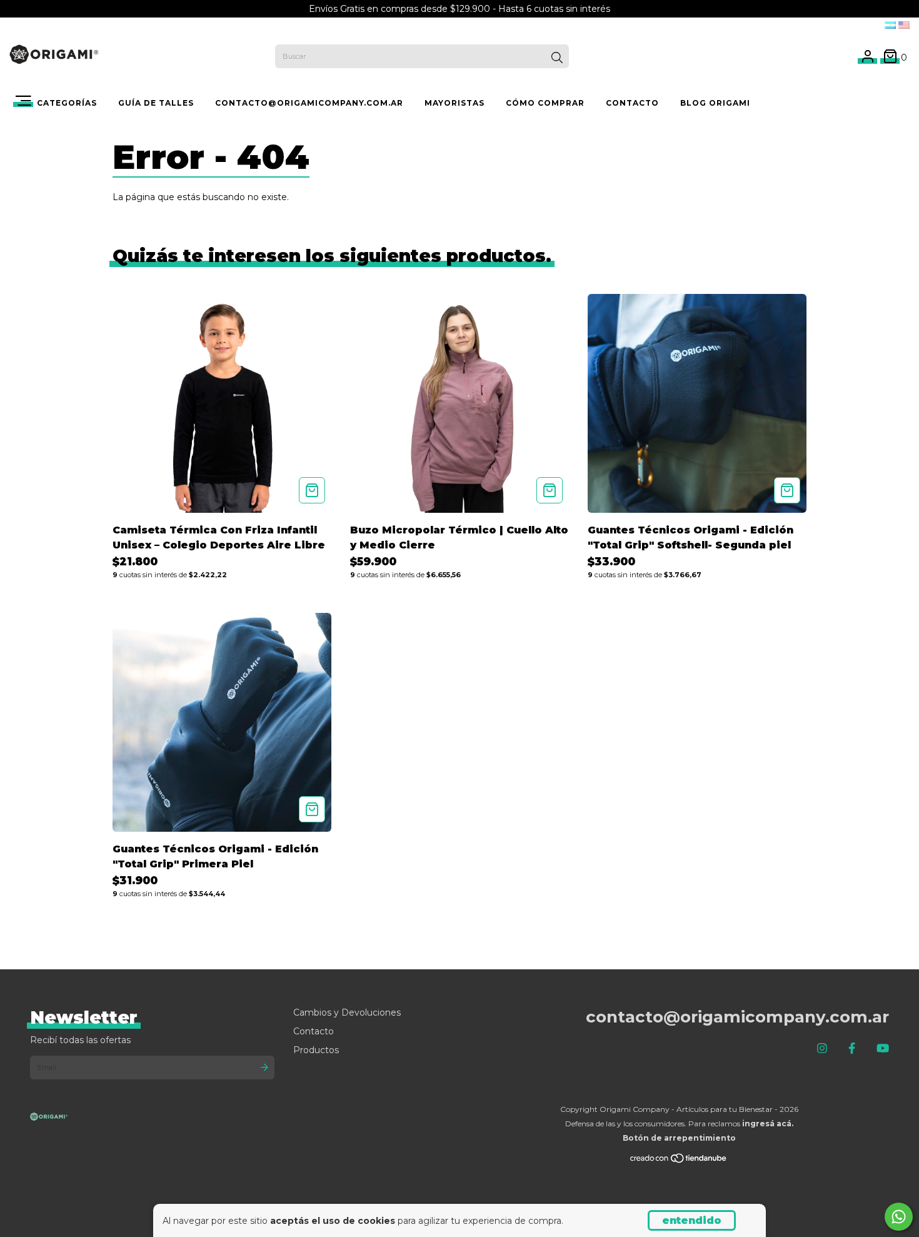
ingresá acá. (767, 1123)
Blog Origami (715, 103)
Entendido (691, 1220)
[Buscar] (557, 57)
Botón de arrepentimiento (679, 1138)
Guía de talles (156, 103)
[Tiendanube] (679, 1160)
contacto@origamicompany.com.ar (309, 103)
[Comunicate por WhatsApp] (899, 1217)
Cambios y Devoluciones (347, 1012)
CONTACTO (632, 103)
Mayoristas (454, 103)
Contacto (313, 1031)
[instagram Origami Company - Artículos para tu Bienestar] (822, 1049)
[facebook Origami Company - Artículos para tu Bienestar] (851, 1049)
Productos (316, 1050)
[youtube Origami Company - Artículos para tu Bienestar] (882, 1049)
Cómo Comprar (545, 103)
